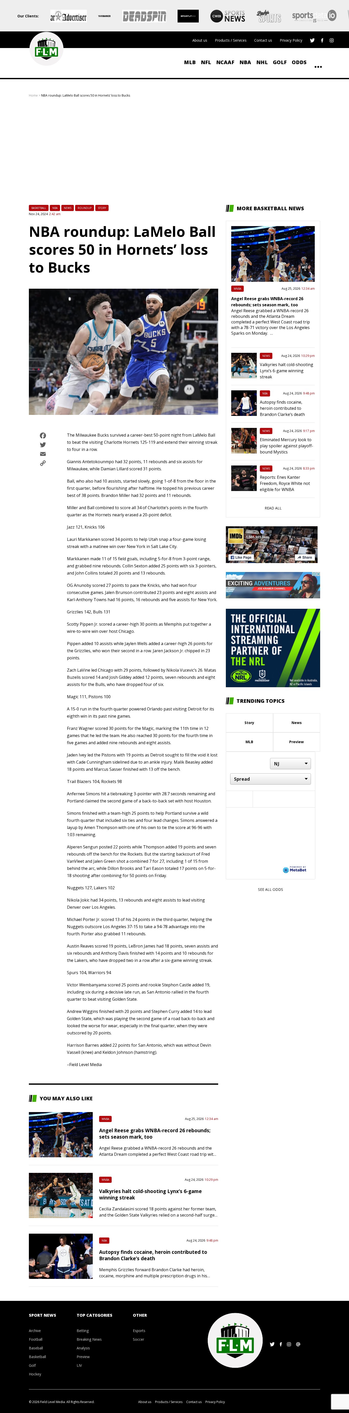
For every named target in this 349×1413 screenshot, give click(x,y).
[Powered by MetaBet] (294, 869)
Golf (280, 62)
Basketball (38, 208)
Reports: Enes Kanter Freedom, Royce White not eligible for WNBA (285, 483)
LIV (79, 1365)
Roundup (84, 208)
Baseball (36, 1348)
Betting (83, 1330)
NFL (206, 62)
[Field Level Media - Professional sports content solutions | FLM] (46, 48)
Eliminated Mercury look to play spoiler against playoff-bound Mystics (286, 446)
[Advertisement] (174, 151)
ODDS (299, 62)
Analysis (83, 1348)
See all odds (270, 889)
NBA (245, 62)
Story (102, 208)
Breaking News (89, 1339)
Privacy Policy (291, 40)
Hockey (35, 1374)
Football (35, 1339)
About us (199, 40)
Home (33, 95)
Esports (139, 1330)
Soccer (138, 1339)
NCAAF (225, 62)
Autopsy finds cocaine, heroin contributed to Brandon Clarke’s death (153, 1255)
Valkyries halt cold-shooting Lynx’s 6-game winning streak (286, 371)
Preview (296, 741)
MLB (190, 62)
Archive (35, 1330)
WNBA (105, 1119)
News (67, 208)
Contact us (263, 40)
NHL (262, 62)
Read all (273, 508)
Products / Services (231, 40)
